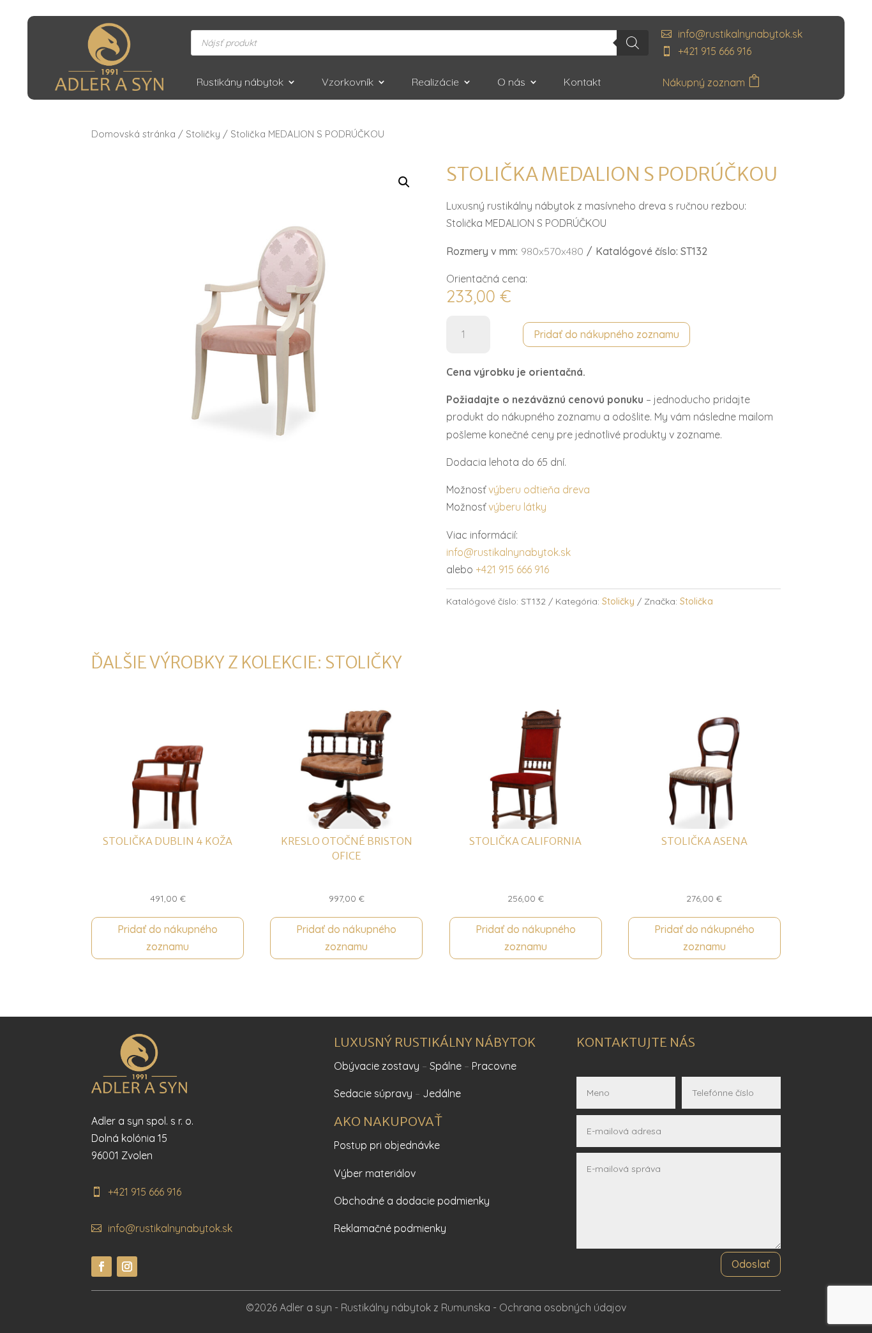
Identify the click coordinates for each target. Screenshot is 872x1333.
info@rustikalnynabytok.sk (740, 33)
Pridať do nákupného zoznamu (606, 334)
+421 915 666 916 (714, 51)
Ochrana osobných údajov (562, 1307)
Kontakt (582, 82)
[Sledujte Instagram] (127, 1266)
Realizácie (435, 82)
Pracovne (494, 1065)
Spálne (446, 1065)
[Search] (633, 43)
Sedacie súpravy (373, 1093)
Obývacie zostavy (376, 1065)
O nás (511, 82)
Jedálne (442, 1093)
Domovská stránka (133, 134)
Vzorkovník (347, 82)
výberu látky (517, 506)
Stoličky (203, 134)
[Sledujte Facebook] (101, 1266)
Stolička (696, 601)
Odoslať (751, 1264)
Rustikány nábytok (240, 82)
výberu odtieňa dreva (539, 489)
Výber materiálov (375, 1173)
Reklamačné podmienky (390, 1228)
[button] (404, 182)
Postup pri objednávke (387, 1145)
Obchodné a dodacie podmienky (412, 1200)
